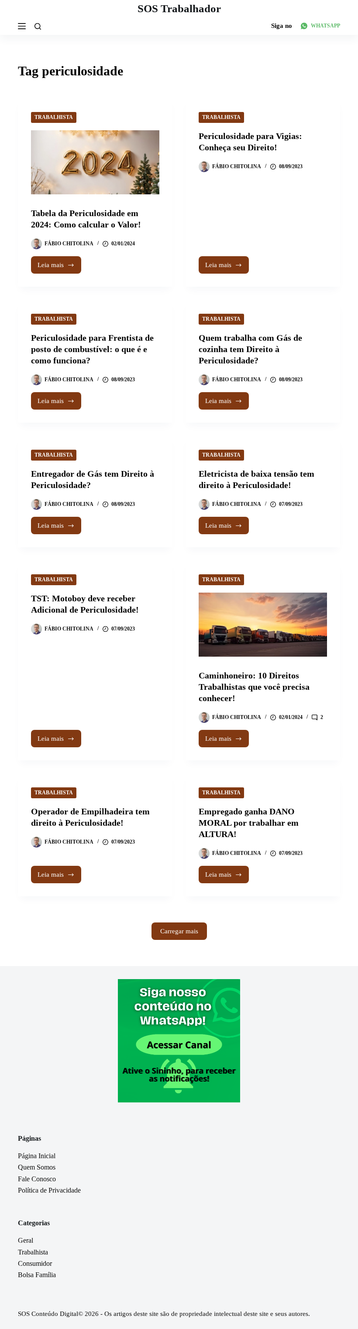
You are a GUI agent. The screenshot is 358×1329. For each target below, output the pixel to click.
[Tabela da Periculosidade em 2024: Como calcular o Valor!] (95, 162)
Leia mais (59, 267)
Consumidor (35, 1263)
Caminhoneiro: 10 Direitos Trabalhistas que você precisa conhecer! (254, 687)
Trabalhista (53, 117)
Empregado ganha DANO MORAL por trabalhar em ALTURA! (249, 823)
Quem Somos (36, 1167)
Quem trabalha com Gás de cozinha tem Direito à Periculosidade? (250, 349)
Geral (25, 1240)
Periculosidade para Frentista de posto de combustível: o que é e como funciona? (92, 349)
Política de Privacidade (49, 1190)
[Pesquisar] (37, 26)
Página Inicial (36, 1155)
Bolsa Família (37, 1274)
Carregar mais (179, 931)
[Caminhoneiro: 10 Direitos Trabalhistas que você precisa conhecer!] (263, 625)
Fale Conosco (37, 1179)
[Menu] (22, 26)
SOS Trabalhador (179, 8)
